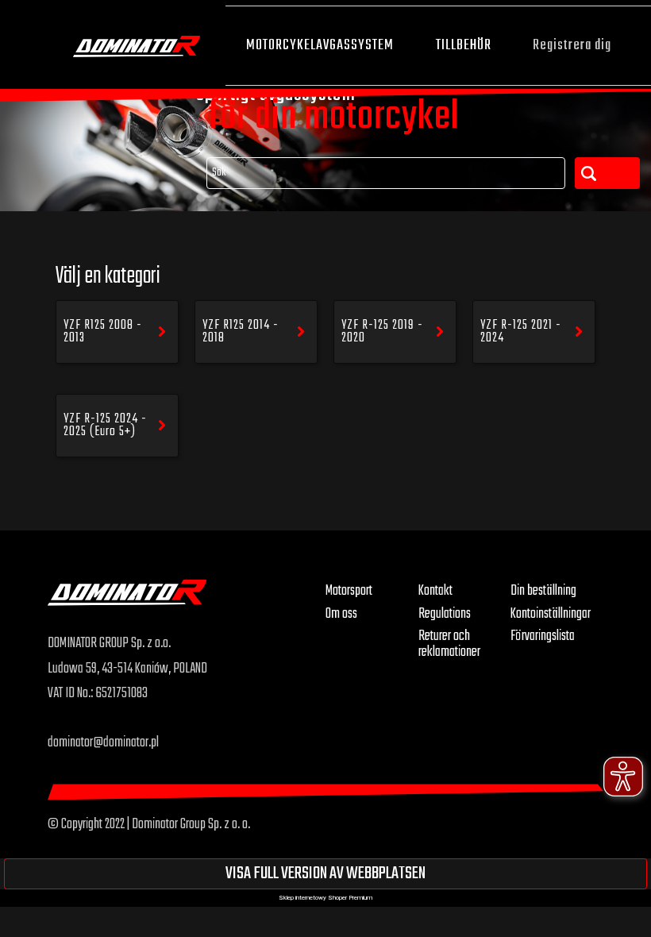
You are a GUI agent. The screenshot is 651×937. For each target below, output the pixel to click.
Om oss (341, 614)
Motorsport (349, 591)
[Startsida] (136, 44)
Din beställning (543, 591)
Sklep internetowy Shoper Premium (325, 897)
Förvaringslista (542, 636)
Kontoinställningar (550, 614)
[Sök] (607, 173)
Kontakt (435, 591)
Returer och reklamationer (449, 644)
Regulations (444, 614)
